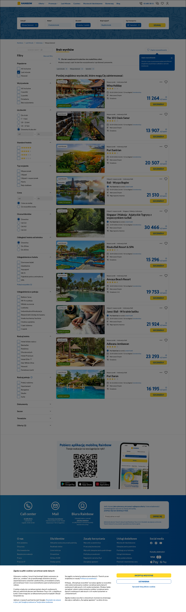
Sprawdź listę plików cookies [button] (143, 587)
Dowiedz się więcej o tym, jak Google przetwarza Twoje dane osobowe (37, 601)
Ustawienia (148, 582)
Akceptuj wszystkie (145, 575)
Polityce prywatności (88, 578)
